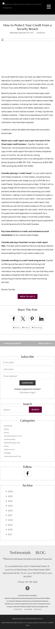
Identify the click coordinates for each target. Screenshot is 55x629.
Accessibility (28, 609)
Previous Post (13, 343)
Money (16, 327)
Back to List (27, 296)
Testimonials (20, 552)
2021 (10, 515)
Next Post (44, 343)
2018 (10, 529)
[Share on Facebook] (13, 318)
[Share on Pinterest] (32, 318)
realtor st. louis (9, 449)
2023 (10, 505)
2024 (10, 501)
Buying (6, 432)
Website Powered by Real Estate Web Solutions (27, 619)
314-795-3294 (31, 582)
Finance (26, 327)
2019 (10, 524)
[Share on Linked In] (41, 318)
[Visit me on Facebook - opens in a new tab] (27, 473)
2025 (10, 496)
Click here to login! (27, 392)
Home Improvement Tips (12, 456)
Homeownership (9, 439)
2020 (10, 520)
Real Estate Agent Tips (12, 443)
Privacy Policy (18, 609)
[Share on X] (22, 318)
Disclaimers (43, 623)
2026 (10, 491)
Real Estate (8, 426)
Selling (6, 429)
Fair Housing (37, 609)
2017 (10, 534)
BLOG (41, 552)
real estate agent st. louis (13, 436)
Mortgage (7, 453)
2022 (10, 510)
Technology (38, 327)
